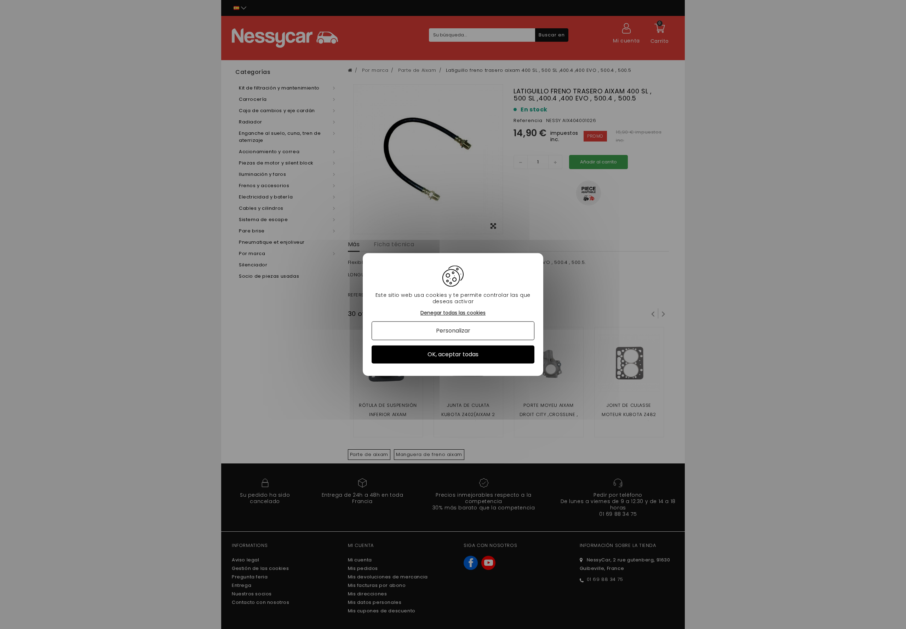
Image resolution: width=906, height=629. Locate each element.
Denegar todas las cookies (453, 313)
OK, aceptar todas (453, 354)
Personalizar (453, 331)
